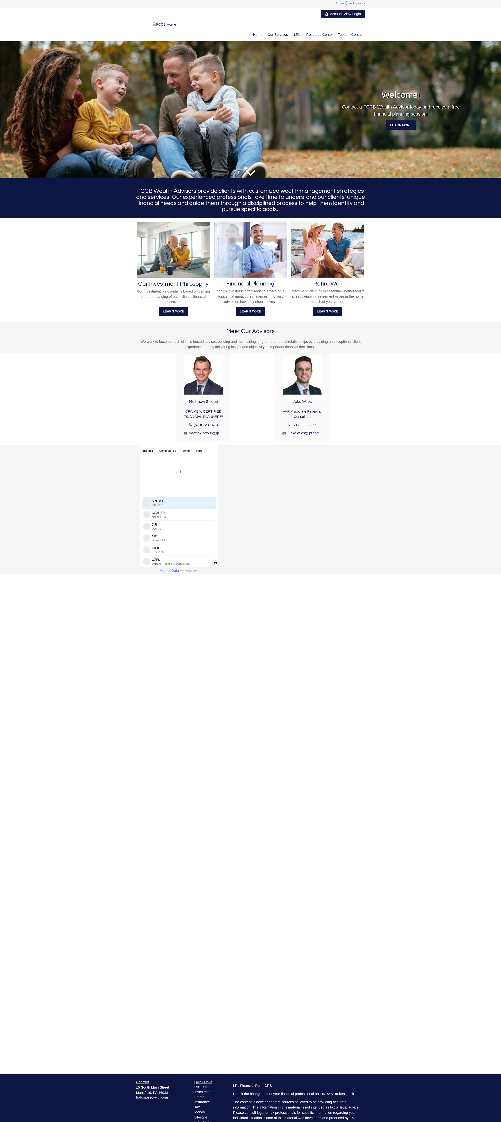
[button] (257, 34)
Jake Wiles (302, 402)
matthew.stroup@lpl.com (206, 433)
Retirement (203, 1087)
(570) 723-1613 (206, 425)
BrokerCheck (344, 1094)
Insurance (202, 1102)
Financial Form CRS (256, 1086)
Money (199, 1112)
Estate (199, 1097)
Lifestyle (200, 1117)
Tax (197, 1107)
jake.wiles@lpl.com (305, 433)
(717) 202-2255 (304, 425)
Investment (203, 1092)
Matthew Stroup (203, 402)
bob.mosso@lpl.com (152, 1097)
